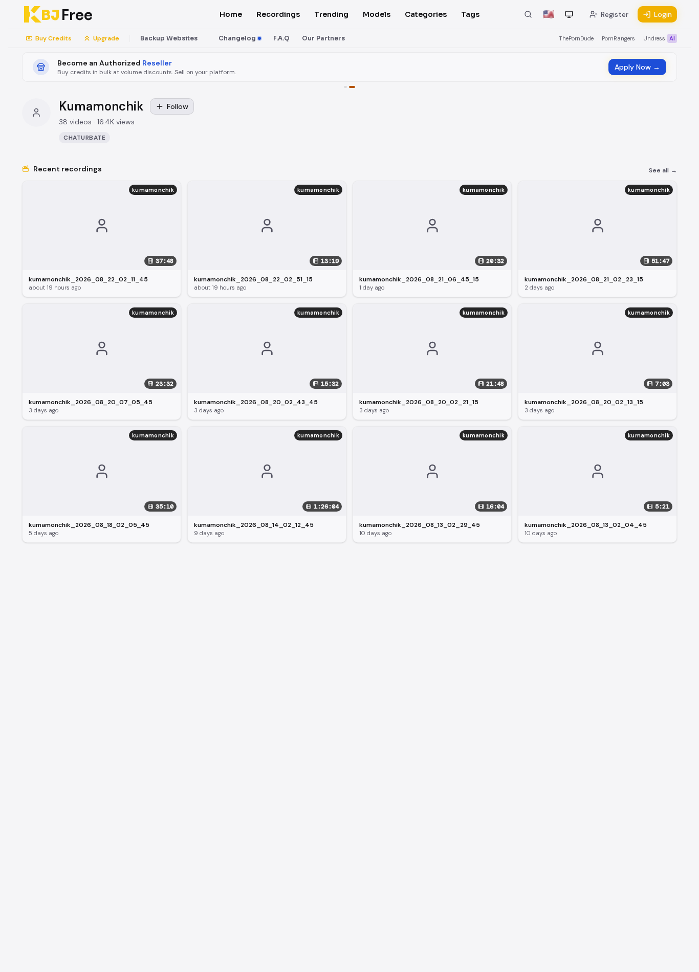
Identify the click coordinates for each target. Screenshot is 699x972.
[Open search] (528, 14)
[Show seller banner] (352, 87)
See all (663, 170)
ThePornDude (576, 38)
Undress (659, 38)
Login (663, 14)
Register (614, 14)
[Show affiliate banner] (345, 87)
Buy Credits (53, 38)
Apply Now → (637, 67)
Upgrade (106, 38)
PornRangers (618, 38)
